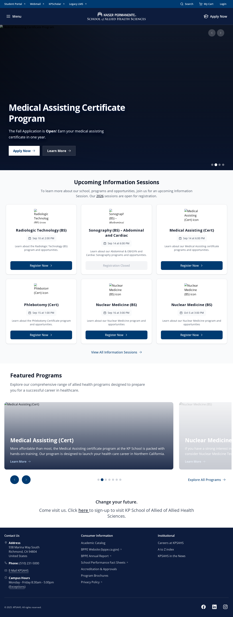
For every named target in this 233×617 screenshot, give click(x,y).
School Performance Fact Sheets (103, 563)
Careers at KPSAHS (171, 543)
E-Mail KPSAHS (19, 571)
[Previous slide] (212, 33)
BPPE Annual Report (95, 556)
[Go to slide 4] (223, 165)
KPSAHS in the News (171, 556)
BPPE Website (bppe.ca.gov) (100, 549)
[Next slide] (220, 33)
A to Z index (166, 549)
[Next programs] (26, 479)
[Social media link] (203, 607)
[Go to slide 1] (212, 165)
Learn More (56, 151)
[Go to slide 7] (120, 480)
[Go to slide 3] (219, 165)
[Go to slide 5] (113, 480)
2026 (100, 196)
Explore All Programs (204, 480)
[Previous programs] (14, 479)
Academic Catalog (93, 543)
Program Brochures (94, 576)
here (83, 510)
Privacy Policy (90, 582)
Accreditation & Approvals (99, 569)
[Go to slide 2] (216, 164)
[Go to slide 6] (117, 480)
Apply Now (22, 151)
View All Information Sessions (114, 352)
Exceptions (17, 587)
